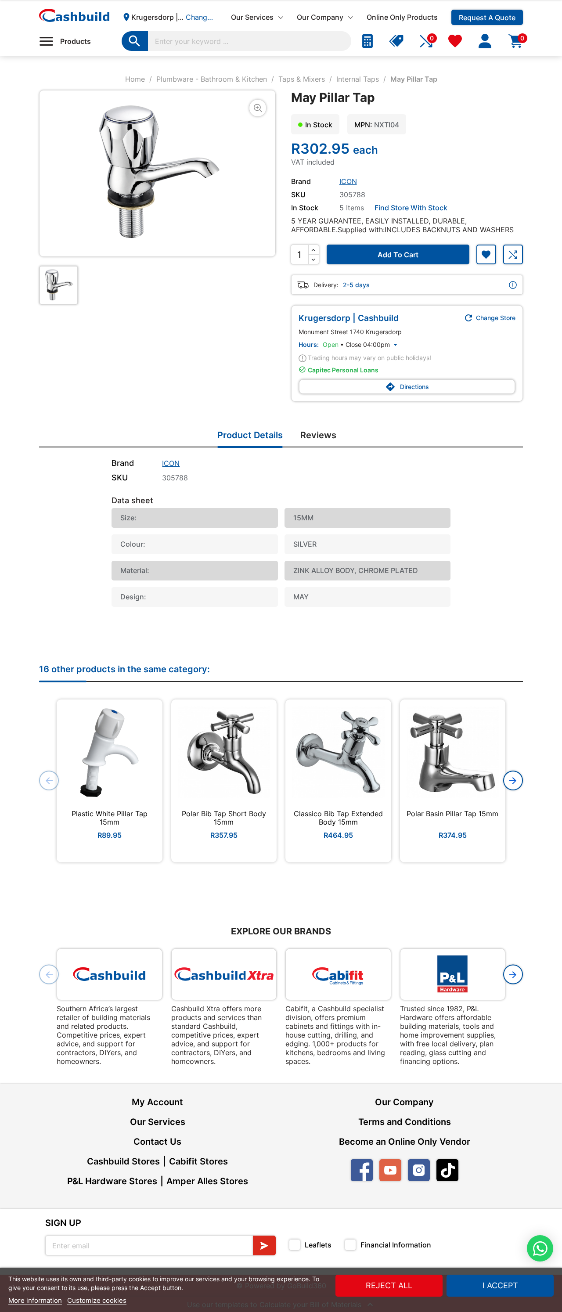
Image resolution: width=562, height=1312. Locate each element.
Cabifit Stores (198, 1161)
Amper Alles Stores (207, 1181)
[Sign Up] (264, 1245)
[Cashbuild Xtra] (224, 974)
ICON (348, 181)
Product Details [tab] (250, 435)
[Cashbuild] (109, 974)
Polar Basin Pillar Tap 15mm (452, 813)
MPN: (363, 124)
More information (35, 1300)
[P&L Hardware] (453, 974)
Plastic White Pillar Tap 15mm (110, 817)
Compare (513, 254)
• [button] (361, 344)
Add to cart (398, 254)
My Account (157, 1102)
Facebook (362, 1170)
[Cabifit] (338, 974)
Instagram (419, 1170)
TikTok (447, 1170)
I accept (500, 1285)
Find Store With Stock (411, 207)
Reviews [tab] (318, 435)
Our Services (157, 1122)
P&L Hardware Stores (112, 1181)
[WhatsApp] (540, 1248)
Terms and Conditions (404, 1122)
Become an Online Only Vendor (404, 1141)
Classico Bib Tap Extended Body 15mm (338, 817)
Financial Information (395, 1244)
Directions (407, 387)
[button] (513, 780)
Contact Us (157, 1141)
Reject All (389, 1285)
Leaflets (318, 1244)
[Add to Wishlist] (486, 254)
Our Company (404, 1102)
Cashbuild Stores (123, 1161)
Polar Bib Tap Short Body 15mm (224, 817)
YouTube (390, 1170)
